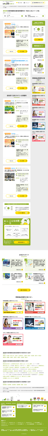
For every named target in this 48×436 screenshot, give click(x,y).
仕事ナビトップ (6, 6)
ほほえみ (13, 168)
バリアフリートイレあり (33, 372)
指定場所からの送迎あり (8, 371)
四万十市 (12, 355)
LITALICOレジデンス (4, 425)
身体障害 (14, 384)
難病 (22, 384)
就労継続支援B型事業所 (22, 6)
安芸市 (29, 355)
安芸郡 (32, 355)
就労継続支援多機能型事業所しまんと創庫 (19, 61)
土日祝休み (41, 374)
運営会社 (41, 430)
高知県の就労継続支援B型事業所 (25, 387)
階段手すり (17, 365)
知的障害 (9, 384)
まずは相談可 (23, 367)
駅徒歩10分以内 (6, 363)
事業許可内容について (34, 430)
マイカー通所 (29, 363)
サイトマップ (8, 429)
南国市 (4, 355)
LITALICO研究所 (39, 424)
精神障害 (5, 384)
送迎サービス (22, 363)
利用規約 (2, 429)
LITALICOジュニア (20, 422)
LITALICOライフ (12, 424)
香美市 (18, 357)
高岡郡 (22, 357)
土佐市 (16, 355)
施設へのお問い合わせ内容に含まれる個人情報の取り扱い (19, 430)
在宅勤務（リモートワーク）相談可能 (11, 378)
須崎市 (11, 357)
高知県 (28, 6)
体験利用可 (16, 367)
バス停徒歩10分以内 (14, 363)
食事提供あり (41, 365)
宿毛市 (39, 355)
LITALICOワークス (12, 422)
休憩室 (28, 365)
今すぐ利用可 (6, 367)
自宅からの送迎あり (32, 369)
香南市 (15, 357)
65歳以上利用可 (6, 376)
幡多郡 (4, 357)
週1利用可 (11, 367)
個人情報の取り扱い (4, 430)
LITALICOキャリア (4, 424)
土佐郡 (25, 355)
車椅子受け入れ (6, 365)
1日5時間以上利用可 (7, 369)
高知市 (26, 357)
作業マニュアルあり (27, 371)
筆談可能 (16, 371)
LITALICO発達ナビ (37, 422)
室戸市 (36, 355)
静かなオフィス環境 (26, 376)
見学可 (27, 367)
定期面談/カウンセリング (15, 376)
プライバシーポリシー (40, 429)
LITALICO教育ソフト (20, 424)
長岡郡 (8, 357)
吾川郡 (8, 355)
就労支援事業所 (12, 387)
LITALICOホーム (3, 422)
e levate (13, 24)
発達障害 (18, 384)
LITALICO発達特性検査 (30, 424)
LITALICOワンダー (29, 422)
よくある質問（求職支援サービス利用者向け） (20, 429)
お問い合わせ (32, 429)
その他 (25, 384)
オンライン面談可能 (34, 367)
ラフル (12, 101)
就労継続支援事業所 (13, 6)
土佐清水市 (20, 355)
